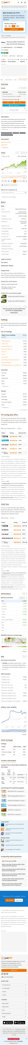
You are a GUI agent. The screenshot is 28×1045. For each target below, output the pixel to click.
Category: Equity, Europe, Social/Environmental (9, 287)
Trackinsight (13, 910)
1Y (14, 181)
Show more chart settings (9, 197)
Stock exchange (23, 79)
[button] (5, 56)
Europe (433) (22, 132)
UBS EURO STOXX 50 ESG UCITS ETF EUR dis (4, 782)
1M (5, 181)
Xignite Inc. (22, 910)
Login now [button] (19, 900)
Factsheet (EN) (7, 142)
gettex (2, 912)
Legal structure (6, 259)
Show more (5, 147)
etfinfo (17, 910)
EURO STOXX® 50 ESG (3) (6, 132)
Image (23, 651)
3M (8, 181)
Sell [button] (20, 102)
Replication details (7, 266)
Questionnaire (18, 310)
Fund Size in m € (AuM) (8, 772)
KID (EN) (5, 145)
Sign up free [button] (9, 900)
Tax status (4, 262)
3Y (17, 181)
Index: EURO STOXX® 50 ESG (10, 284)
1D (2, 181)
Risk (15, 79)
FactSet (6, 912)
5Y (20, 181)
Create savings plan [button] (14, 105)
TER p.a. (14, 773)
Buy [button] (8, 102)
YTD (23, 181)
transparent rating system (7, 497)
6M (12, 181)
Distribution (20, 774)
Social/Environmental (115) (6, 134)
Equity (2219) (15, 132)
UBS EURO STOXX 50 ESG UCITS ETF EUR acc (4, 778)
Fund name (3, 773)
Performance (8, 79)
